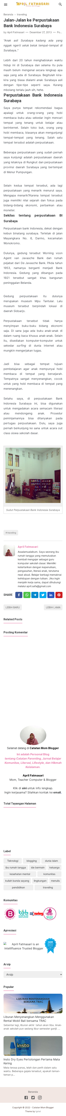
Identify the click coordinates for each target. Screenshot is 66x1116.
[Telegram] (34, 595)
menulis (55, 880)
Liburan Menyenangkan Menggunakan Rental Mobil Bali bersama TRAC (29, 1018)
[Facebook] (18, 595)
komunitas (49, 873)
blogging (32, 860)
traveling (11, 532)
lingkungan (40, 880)
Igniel (38, 1111)
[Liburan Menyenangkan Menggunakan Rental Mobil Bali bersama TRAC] (33, 1012)
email (57, 792)
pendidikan (18, 887)
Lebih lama (53, 607)
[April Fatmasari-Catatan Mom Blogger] (33, 4)
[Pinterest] (58, 595)
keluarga (54, 867)
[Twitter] (26, 595)
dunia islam (51, 860)
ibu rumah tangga (15, 867)
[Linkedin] (50, 595)
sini (24, 788)
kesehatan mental (20, 873)
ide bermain (38, 867)
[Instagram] (40, 1098)
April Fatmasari (28, 546)
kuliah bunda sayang (17, 880)
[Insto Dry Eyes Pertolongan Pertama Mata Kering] (33, 1055)
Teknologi (12, 860)
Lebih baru (13, 607)
